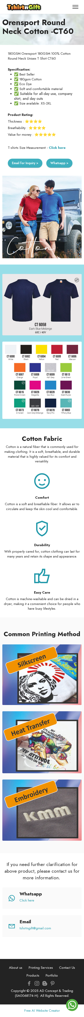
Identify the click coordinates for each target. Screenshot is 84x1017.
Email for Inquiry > (25, 163)
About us (15, 967)
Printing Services (41, 967)
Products (32, 975)
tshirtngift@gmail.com (35, 928)
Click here (27, 900)
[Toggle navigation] (75, 7)
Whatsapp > (59, 163)
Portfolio (52, 975)
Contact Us (67, 967)
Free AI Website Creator (42, 1010)
